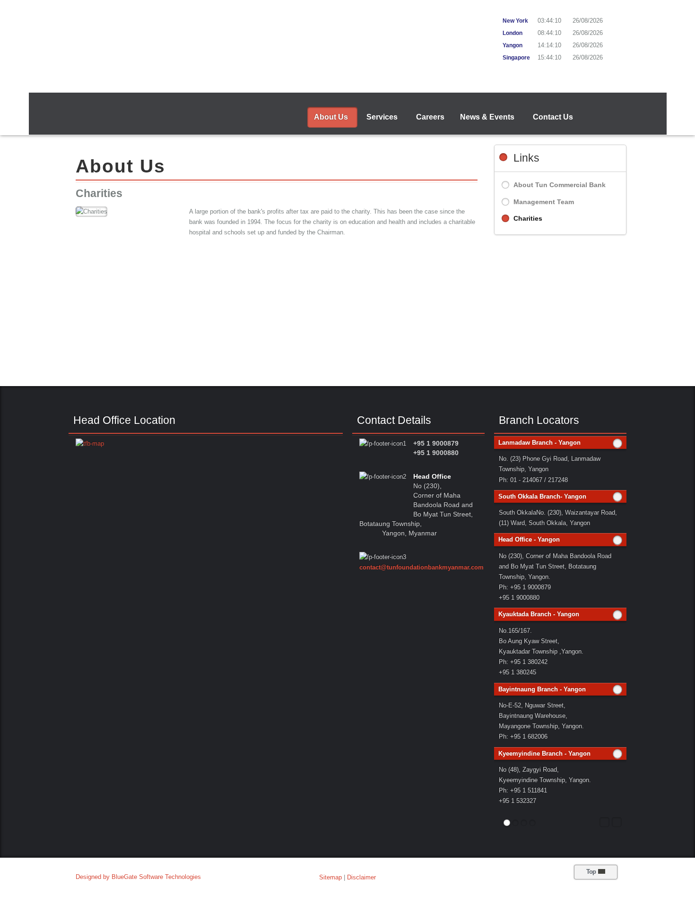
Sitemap (330, 877)
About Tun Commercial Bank (559, 185)
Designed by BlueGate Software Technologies (138, 876)
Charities (527, 218)
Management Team (543, 202)
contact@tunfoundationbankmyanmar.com (421, 567)
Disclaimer (361, 877)
